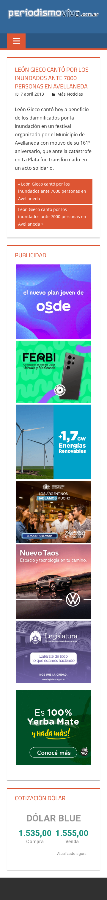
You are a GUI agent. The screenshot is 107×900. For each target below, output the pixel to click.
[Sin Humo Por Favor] (53, 512)
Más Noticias (70, 94)
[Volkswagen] (53, 581)
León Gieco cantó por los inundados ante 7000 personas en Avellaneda (52, 191)
